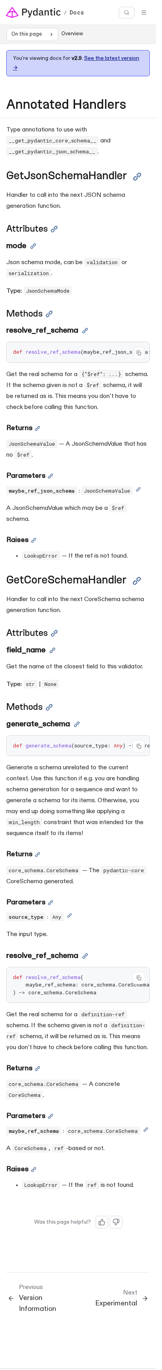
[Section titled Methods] (49, 314)
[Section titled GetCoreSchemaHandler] (137, 581)
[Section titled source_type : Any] (69, 917)
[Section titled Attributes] (54, 229)
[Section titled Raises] (34, 540)
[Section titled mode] (33, 246)
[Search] (126, 13)
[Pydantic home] (33, 12)
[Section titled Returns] (37, 428)
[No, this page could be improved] (116, 1222)
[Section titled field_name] (52, 650)
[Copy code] (139, 353)
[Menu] (144, 12)
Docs (77, 12)
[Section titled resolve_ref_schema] (85, 330)
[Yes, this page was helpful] (102, 1222)
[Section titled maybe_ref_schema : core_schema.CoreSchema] (145, 1131)
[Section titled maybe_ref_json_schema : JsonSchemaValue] (138, 491)
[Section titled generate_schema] (77, 724)
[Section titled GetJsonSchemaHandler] (137, 177)
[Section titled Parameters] (50, 476)
